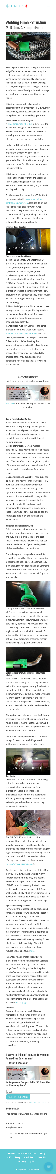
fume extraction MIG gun (20, 123)
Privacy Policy (33, 1102)
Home (11, 1153)
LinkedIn (41, 1157)
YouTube (28, 1157)
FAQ (42, 1153)
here (32, 950)
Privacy (22, 1161)
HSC (9, 1157)
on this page (21, 1002)
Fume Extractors (27, 1153)
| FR (32, 1161)
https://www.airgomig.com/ (19, 864)
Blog (17, 1157)
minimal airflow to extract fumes (21, 333)
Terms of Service (43, 1102)
